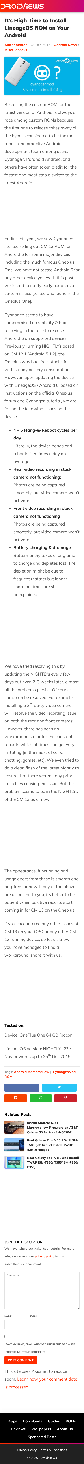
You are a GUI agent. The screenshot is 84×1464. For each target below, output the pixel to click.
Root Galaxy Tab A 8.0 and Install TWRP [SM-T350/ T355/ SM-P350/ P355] (53, 1162)
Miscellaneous (15, 50)
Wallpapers (41, 1429)
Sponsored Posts (42, 1436)
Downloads (32, 1421)
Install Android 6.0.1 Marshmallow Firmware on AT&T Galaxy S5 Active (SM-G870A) (52, 1127)
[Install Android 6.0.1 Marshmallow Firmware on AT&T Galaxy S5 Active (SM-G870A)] (14, 1127)
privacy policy (44, 1256)
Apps (12, 1421)
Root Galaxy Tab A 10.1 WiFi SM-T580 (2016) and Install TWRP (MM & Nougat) (52, 1145)
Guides (54, 1421)
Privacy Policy (27, 1450)
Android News (65, 45)
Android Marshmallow (31, 1072)
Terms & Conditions (53, 1450)
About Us (65, 1429)
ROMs (71, 1421)
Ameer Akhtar (15, 45)
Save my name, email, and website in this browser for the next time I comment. (40, 1348)
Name (8, 1316)
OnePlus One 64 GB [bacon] (46, 1035)
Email (34, 1316)
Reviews (18, 1429)
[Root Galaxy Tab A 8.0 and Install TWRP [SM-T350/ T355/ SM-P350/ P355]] (14, 1162)
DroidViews (22, 6)
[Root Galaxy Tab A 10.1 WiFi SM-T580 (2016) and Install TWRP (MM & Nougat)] (14, 1144)
